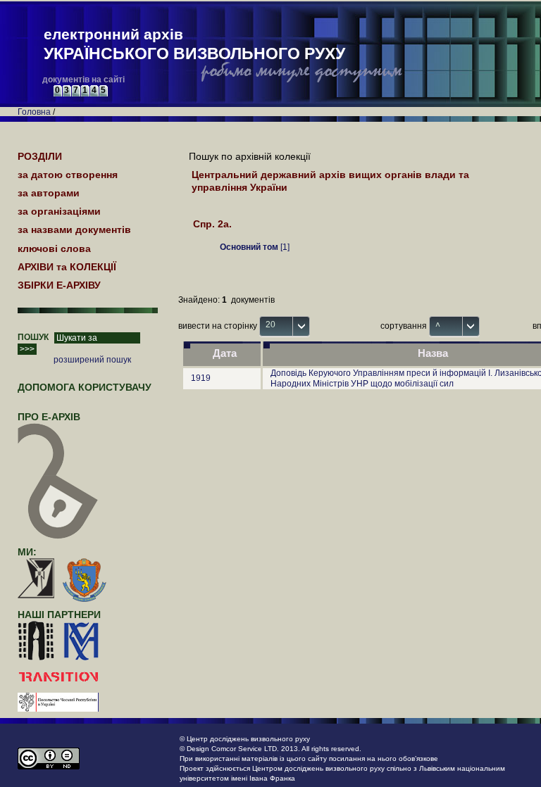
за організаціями (59, 211)
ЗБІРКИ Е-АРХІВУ (59, 285)
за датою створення (68, 174)
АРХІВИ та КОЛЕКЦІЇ (67, 266)
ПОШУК (33, 337)
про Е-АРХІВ (49, 416)
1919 (201, 378)
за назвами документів (74, 229)
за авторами (49, 193)
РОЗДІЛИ (40, 156)
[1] (255, 247)
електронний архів (194, 44)
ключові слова (54, 248)
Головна (34, 112)
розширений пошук (92, 360)
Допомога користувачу (84, 387)
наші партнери (59, 614)
